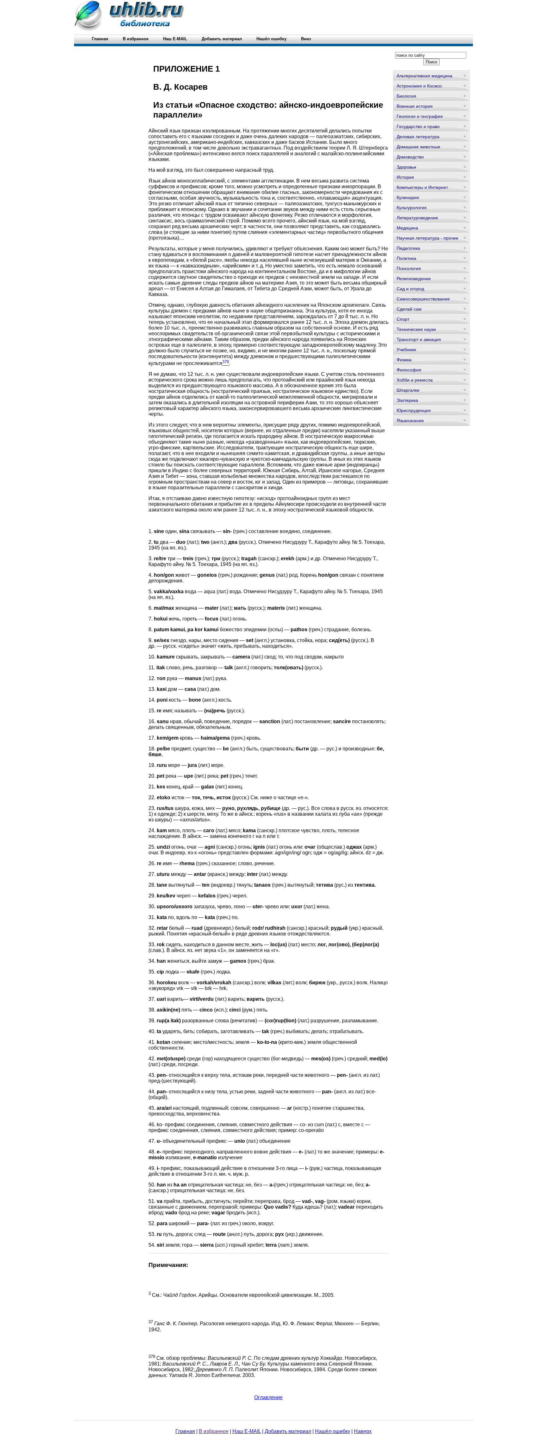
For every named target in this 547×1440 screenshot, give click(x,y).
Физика (404, 359)
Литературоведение (417, 217)
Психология (409, 268)
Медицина (407, 227)
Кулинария (408, 197)
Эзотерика (407, 400)
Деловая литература (418, 136)
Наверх (363, 1431)
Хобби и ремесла (415, 379)
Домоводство (410, 156)
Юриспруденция (414, 410)
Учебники (406, 349)
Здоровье (406, 167)
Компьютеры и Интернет (422, 187)
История (405, 177)
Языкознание (410, 420)
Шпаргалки (408, 390)
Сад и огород (410, 288)
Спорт (403, 319)
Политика (406, 258)
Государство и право (418, 126)
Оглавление (268, 1397)
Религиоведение (414, 278)
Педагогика (408, 248)
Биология (406, 96)
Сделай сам (409, 309)
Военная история (415, 106)
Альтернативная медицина (424, 75)
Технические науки (416, 329)
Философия (409, 369)
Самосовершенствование (423, 298)
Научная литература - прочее (427, 238)
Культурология (412, 207)
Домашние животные (418, 146)
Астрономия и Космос (419, 85)
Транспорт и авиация (419, 339)
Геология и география (420, 116)
